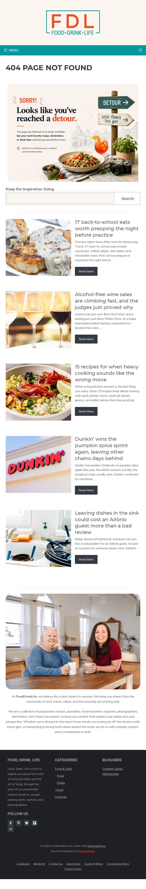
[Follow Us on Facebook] (11, 823)
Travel (59, 790)
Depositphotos (86, 851)
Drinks (61, 783)
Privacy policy (73, 869)
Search (127, 198)
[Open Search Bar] (140, 50)
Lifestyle (61, 797)
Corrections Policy (118, 863)
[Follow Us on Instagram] (19, 823)
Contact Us (56, 863)
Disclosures (74, 863)
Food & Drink (63, 769)
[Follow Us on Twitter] (27, 823)
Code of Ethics (93, 863)
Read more (86, 271)
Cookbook (23, 863)
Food (60, 776)
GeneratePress (96, 846)
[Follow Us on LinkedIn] (35, 823)
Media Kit (39, 863)
